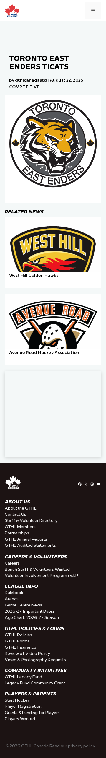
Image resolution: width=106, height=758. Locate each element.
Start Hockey (17, 700)
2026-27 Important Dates (29, 611)
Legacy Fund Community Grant (35, 683)
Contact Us (15, 514)
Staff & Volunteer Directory (31, 520)
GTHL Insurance (20, 647)
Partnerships (17, 533)
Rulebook (14, 592)
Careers (12, 563)
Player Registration (23, 706)
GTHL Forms (17, 641)
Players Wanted (20, 718)
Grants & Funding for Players (32, 712)
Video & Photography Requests (35, 659)
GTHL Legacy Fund (23, 676)
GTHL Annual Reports (26, 539)
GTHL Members (20, 526)
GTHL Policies (18, 634)
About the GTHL (21, 508)
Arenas (12, 598)
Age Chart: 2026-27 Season (32, 617)
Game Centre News (23, 605)
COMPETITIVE (24, 87)
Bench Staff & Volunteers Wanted (37, 569)
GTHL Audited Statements (30, 545)
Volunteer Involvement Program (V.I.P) (42, 575)
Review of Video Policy (27, 653)
